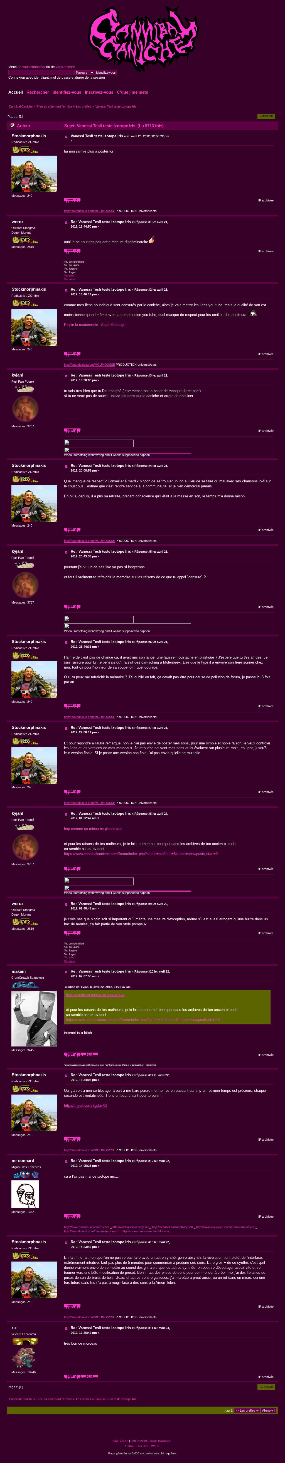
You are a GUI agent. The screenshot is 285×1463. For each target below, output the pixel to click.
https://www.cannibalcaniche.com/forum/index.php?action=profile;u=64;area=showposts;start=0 (141, 854)
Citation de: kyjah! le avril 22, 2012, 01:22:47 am (98, 986)
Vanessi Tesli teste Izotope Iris (97, 136)
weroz (18, 221)
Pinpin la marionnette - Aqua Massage (94, 325)
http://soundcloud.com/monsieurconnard (91, 1231)
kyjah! (17, 375)
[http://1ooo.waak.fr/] (89, 1056)
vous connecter (33, 67)
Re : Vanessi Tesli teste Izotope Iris (101, 222)
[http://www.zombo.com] (89, 1378)
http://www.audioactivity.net (130, 1227)
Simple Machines (159, 1440)
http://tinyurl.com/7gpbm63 (85, 1105)
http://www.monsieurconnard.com (86, 1227)
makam (19, 971)
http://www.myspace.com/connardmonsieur (225, 1227)
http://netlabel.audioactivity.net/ (172, 1227)
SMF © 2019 (139, 1440)
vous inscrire (65, 67)
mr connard (23, 1160)
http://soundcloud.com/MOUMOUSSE (89, 211)
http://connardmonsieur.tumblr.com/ (145, 1231)
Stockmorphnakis (29, 135)
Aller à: (229, 1410)
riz (14, 1327)
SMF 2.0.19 (120, 1440)
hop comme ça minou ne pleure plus (93, 829)
